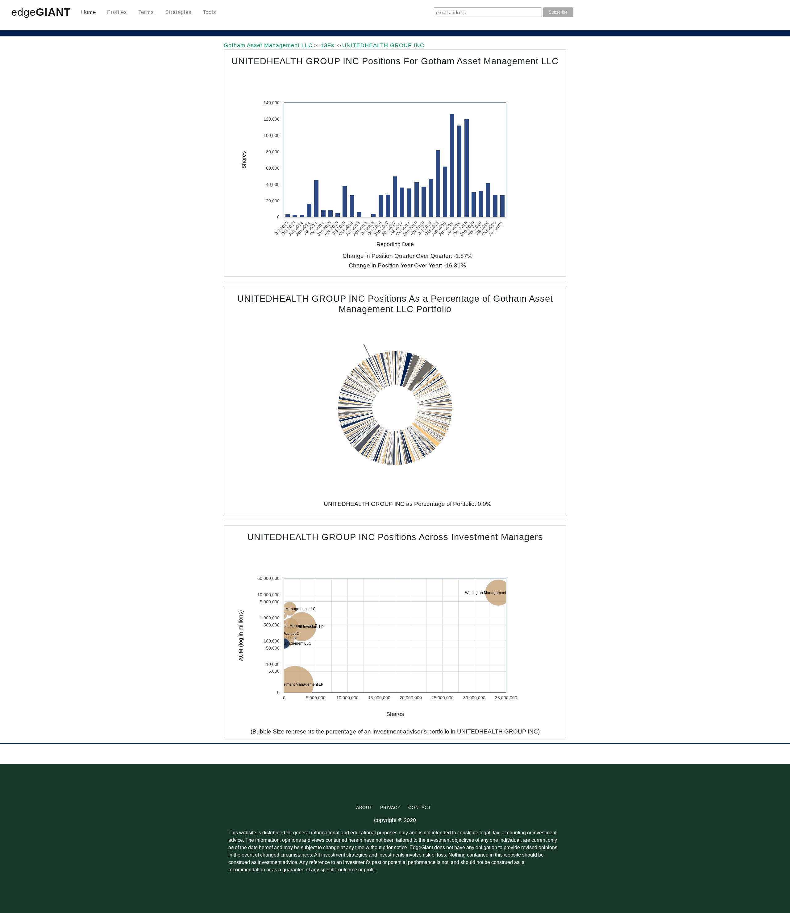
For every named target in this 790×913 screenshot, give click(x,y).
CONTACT (421, 807)
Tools (209, 12)
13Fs (327, 45)
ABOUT (366, 807)
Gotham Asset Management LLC (268, 45)
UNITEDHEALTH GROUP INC (383, 45)
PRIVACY (392, 807)
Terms (146, 12)
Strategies (178, 12)
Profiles (117, 12)
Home (88, 12)
